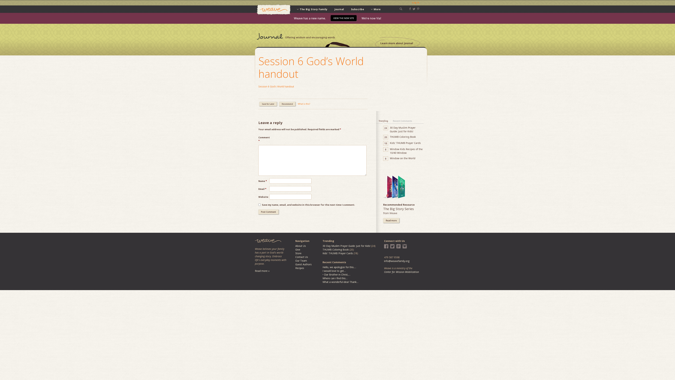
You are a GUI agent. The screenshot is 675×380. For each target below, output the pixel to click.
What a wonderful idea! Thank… (340, 282)
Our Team (301, 260)
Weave (273, 10)
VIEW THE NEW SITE (343, 18)
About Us (300, 246)
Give (297, 249)
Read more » (262, 271)
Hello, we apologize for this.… (339, 267)
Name (262, 181)
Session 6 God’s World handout (311, 67)
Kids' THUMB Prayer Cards (338, 253)
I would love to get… (334, 271)
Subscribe (357, 9)
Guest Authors (303, 264)
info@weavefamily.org (396, 261)
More (377, 9)
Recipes (299, 268)
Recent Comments (402, 120)
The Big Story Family (313, 9)
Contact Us (301, 257)
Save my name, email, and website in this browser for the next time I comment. (308, 204)
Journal (339, 9)
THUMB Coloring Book (336, 249)
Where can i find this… (335, 278)
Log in (415, 2)
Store (298, 253)
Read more (391, 220)
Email (262, 189)
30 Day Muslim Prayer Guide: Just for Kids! (346, 246)
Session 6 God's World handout (276, 86)
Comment (263, 139)
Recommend (287, 104)
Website (263, 196)
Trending (383, 120)
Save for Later (268, 104)
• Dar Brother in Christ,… (336, 274)
